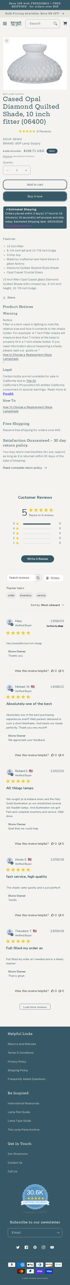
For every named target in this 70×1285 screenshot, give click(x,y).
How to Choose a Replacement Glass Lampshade (27, 356)
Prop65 (8, 393)
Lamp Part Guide (19, 1112)
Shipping (7, 156)
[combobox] (43, 23)
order (11, 595)
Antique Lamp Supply (38, 1278)
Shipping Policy (18, 1070)
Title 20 (31, 380)
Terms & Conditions (21, 1052)
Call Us (12, 1171)
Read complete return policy (22, 467)
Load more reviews (35, 1007)
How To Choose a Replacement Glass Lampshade (27, 409)
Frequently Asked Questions (27, 1079)
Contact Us (15, 1162)
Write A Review (37, 559)
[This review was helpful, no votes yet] (52, 671)
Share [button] (11, 297)
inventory (26, 595)
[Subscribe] (57, 1232)
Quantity (8, 162)
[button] (5, 23)
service (41, 595)
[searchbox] (20, 578)
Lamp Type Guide (19, 1120)
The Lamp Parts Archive (23, 1129)
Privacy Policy (17, 1061)
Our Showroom (18, 1153)
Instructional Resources (23, 1103)
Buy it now (35, 196)
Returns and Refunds (22, 1044)
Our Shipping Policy (18, 225)
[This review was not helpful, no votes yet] (59, 671)
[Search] (55, 23)
